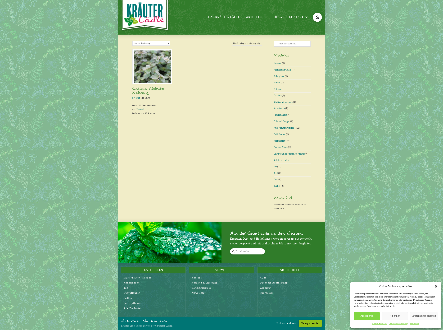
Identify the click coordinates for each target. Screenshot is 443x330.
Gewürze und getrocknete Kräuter (289, 153)
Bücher (277, 186)
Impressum (414, 323)
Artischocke (279, 108)
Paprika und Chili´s (282, 69)
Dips (276, 179)
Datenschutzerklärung (398, 323)
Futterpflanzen (280, 115)
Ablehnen (395, 316)
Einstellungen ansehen (424, 316)
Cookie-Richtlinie (379, 323)
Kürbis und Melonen (283, 102)
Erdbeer (277, 89)
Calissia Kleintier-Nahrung (149, 90)
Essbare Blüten (281, 147)
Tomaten (278, 63)
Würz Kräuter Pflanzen (284, 128)
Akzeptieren (366, 316)
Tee (275, 166)
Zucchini (278, 95)
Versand (140, 109)
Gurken (277, 82)
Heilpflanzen (279, 141)
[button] (436, 286)
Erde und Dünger (282, 121)
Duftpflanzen (280, 134)
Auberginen (279, 76)
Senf (276, 173)
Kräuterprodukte (281, 160)
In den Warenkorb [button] (153, 77)
